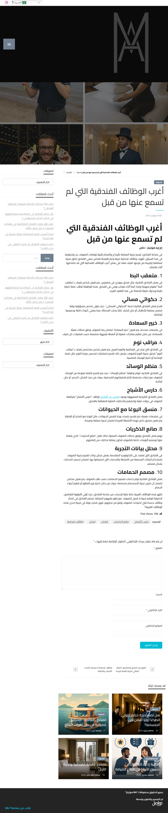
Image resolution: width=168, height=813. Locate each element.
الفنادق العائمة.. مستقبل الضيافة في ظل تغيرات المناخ (85, 722)
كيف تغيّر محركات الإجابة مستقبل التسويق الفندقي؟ (30, 206)
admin (151, 731)
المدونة (79, 172)
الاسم (158, 594)
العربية (18, 2)
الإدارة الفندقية (152, 758)
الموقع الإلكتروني (153, 626)
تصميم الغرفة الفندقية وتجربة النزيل (84, 767)
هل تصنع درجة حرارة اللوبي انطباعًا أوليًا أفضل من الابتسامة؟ (140, 720)
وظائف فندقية (75, 521)
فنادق (104, 521)
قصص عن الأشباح (110, 396)
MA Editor (96, 775)
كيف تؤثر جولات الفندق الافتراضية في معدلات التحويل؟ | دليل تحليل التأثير (28, 226)
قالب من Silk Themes (18, 808)
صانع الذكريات (121, 521)
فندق (92, 521)
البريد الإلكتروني (154, 610)
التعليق (158, 548)
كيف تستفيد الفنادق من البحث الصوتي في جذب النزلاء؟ (30, 246)
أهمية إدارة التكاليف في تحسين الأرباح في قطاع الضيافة (137, 767)
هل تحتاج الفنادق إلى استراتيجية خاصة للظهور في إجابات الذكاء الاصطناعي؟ (29, 216)
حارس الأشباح (141, 521)
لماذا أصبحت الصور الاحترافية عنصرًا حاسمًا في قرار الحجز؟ (29, 236)
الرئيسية (69, 172)
